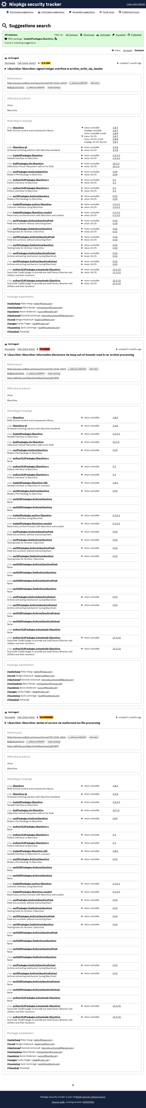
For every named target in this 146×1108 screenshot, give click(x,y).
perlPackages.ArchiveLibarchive (30, 171)
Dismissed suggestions (22, 12)
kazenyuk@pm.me (44, 319)
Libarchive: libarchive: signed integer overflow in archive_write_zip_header (55, 68)
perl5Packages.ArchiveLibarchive (31, 196)
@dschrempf (14, 315)
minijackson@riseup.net (49, 307)
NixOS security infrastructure (90, 1096)
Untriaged (105, 34)
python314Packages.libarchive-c (31, 188)
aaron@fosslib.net (47, 311)
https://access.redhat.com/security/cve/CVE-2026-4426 (36, 737)
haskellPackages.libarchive (28, 155)
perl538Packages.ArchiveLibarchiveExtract (36, 613)
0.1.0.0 (116, 212)
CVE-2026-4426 (26, 717)
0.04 (115, 220)
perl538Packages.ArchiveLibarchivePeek (35, 564)
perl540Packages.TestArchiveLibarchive (34, 588)
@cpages (12, 323)
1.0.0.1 (116, 204)
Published (136, 34)
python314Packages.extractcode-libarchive (36, 280)
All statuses (72, 34)
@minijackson (14, 307)
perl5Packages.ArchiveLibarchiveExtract (35, 261)
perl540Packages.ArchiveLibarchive (32, 507)
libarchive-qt (20, 147)
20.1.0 (116, 163)
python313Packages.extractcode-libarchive (36, 269)
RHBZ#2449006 (15, 373)
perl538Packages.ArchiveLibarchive (32, 499)
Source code (58, 1102)
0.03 (115, 253)
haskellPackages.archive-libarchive (32, 204)
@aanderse (13, 311)
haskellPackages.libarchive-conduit (32, 212)
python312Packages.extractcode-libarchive (36, 629)
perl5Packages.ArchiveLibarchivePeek (34, 236)
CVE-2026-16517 (26, 63)
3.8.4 (115, 417)
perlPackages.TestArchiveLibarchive (32, 228)
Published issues (130, 12)
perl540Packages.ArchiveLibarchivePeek (35, 580)
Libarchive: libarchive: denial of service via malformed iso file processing (54, 723)
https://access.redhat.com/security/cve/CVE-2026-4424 (36, 368)
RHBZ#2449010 (15, 741)
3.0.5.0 (116, 155)
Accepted (120, 34)
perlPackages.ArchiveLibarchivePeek (33, 220)
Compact (127, 50)
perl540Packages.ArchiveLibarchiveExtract (36, 621)
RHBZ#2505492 (15, 87)
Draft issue (108, 12)
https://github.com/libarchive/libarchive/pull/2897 (33, 746)
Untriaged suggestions (52, 12)
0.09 (115, 171)
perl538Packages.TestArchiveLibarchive (34, 572)
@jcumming (13, 327)
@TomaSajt (13, 331)
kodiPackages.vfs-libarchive (28, 163)
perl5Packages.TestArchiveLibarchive (33, 245)
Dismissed (89, 34)
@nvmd (11, 319)
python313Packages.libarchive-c (31, 179)
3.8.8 (115, 133)
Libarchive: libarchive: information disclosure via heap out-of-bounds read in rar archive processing (71, 354)
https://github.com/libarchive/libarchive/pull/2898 (33, 377)
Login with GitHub (136, 4)
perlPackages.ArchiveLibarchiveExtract (34, 253)
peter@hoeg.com (43, 303)
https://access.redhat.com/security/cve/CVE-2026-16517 (37, 83)
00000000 (88, 1102)
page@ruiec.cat (41, 323)
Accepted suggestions (83, 12)
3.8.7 (115, 127)
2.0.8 (115, 147)
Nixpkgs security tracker (35, 4)
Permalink (10, 63)
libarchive (18, 127)
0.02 (115, 228)
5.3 (114, 179)
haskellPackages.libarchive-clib (30, 482)
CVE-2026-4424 (26, 349)
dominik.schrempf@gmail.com (57, 315)
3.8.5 (115, 482)
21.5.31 (117, 269)
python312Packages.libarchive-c (31, 458)
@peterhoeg (13, 303)
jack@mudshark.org (48, 327)
